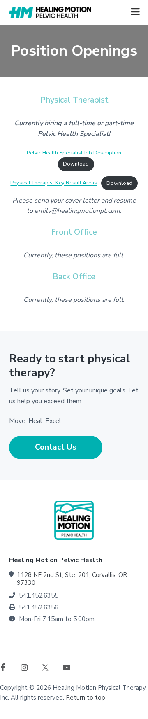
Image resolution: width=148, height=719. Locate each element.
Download (76, 164)
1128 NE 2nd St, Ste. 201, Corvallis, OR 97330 (72, 579)
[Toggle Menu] (135, 11)
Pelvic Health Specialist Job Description (74, 152)
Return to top (85, 697)
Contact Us (55, 447)
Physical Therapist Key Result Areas (53, 183)
